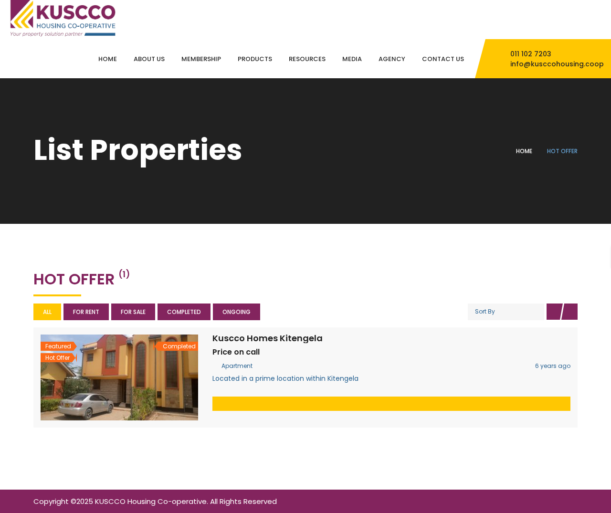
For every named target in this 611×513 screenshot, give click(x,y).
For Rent (86, 312)
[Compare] (140, 377)
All (47, 312)
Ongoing (236, 312)
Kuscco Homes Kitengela (267, 338)
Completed (184, 312)
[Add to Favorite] (119, 377)
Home (524, 151)
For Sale (133, 312)
